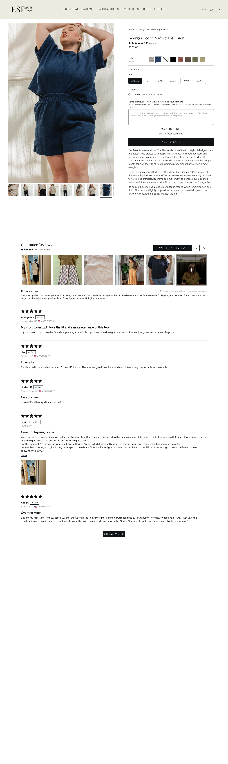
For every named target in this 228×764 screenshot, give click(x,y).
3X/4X (186, 80)
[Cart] (218, 9)
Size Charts (133, 69)
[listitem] (36, 270)
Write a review (172, 248)
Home (131, 29)
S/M (148, 80)
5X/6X (200, 80)
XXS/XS (135, 80)
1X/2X (173, 80)
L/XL (160, 80)
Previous (8, 103)
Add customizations (148, 94)
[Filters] (196, 248)
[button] (131, 9)
